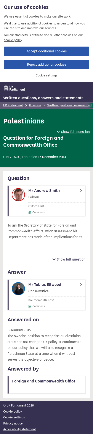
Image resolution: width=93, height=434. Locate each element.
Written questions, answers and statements (43, 98)
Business (35, 105)
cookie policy (13, 40)
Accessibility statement (19, 429)
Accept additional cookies (47, 51)
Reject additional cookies (46, 64)
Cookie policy (12, 411)
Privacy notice (13, 423)
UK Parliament (13, 105)
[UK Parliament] (14, 88)
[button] (73, 132)
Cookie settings (46, 75)
